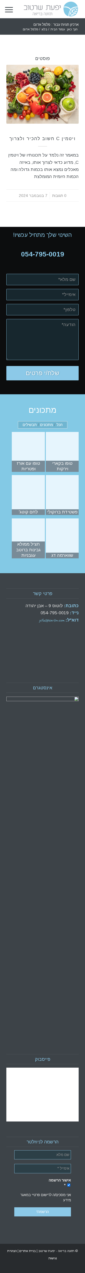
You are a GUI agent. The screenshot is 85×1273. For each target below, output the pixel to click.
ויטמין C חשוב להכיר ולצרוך (42, 138)
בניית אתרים (27, 1251)
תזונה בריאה (42, 132)
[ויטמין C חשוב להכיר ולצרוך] (42, 94)
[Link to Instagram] (9, 1258)
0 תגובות (59, 195)
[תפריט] (9, 9)
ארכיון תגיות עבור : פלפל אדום (56, 24)
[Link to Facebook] (16, 1258)
